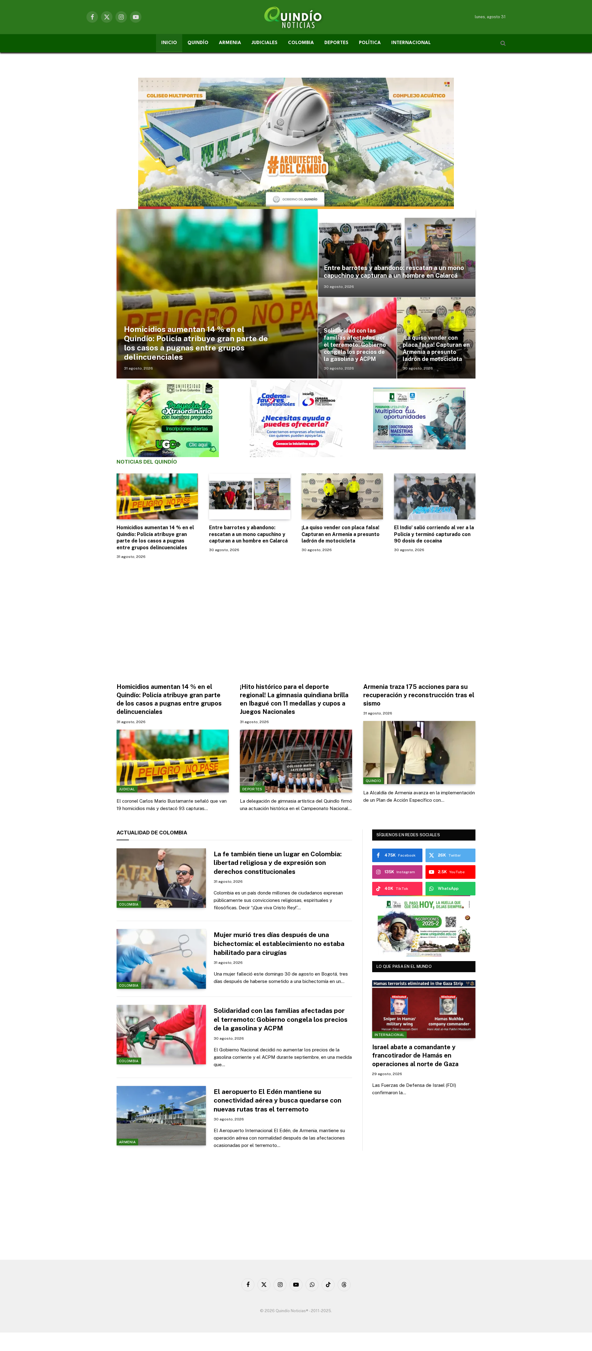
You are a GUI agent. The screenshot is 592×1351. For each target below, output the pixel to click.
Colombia (129, 904)
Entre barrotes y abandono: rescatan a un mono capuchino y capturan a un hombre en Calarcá (394, 272)
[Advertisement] (296, 619)
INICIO (169, 43)
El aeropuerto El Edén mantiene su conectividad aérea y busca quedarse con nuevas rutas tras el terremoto (277, 1100)
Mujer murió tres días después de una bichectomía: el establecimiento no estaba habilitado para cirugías (279, 943)
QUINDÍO (197, 43)
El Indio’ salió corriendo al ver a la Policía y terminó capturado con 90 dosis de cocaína (434, 534)
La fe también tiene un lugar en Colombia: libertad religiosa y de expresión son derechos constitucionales (278, 862)
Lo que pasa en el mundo (404, 966)
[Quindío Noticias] (296, 17)
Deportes (252, 789)
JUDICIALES (265, 43)
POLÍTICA (370, 43)
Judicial (127, 789)
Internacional (389, 1035)
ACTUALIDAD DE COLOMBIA (152, 832)
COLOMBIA (301, 43)
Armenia (127, 1142)
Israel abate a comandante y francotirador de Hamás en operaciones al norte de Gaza (415, 1055)
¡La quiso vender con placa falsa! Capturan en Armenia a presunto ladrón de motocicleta (436, 348)
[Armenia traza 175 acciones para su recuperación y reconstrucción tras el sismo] (419, 752)
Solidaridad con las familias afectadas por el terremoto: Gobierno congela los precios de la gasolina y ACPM (355, 344)
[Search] (502, 43)
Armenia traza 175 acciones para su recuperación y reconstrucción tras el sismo (418, 695)
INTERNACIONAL (411, 43)
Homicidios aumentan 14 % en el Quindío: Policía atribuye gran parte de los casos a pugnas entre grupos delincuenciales (196, 343)
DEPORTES (336, 43)
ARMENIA (230, 43)
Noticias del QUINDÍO (147, 462)
